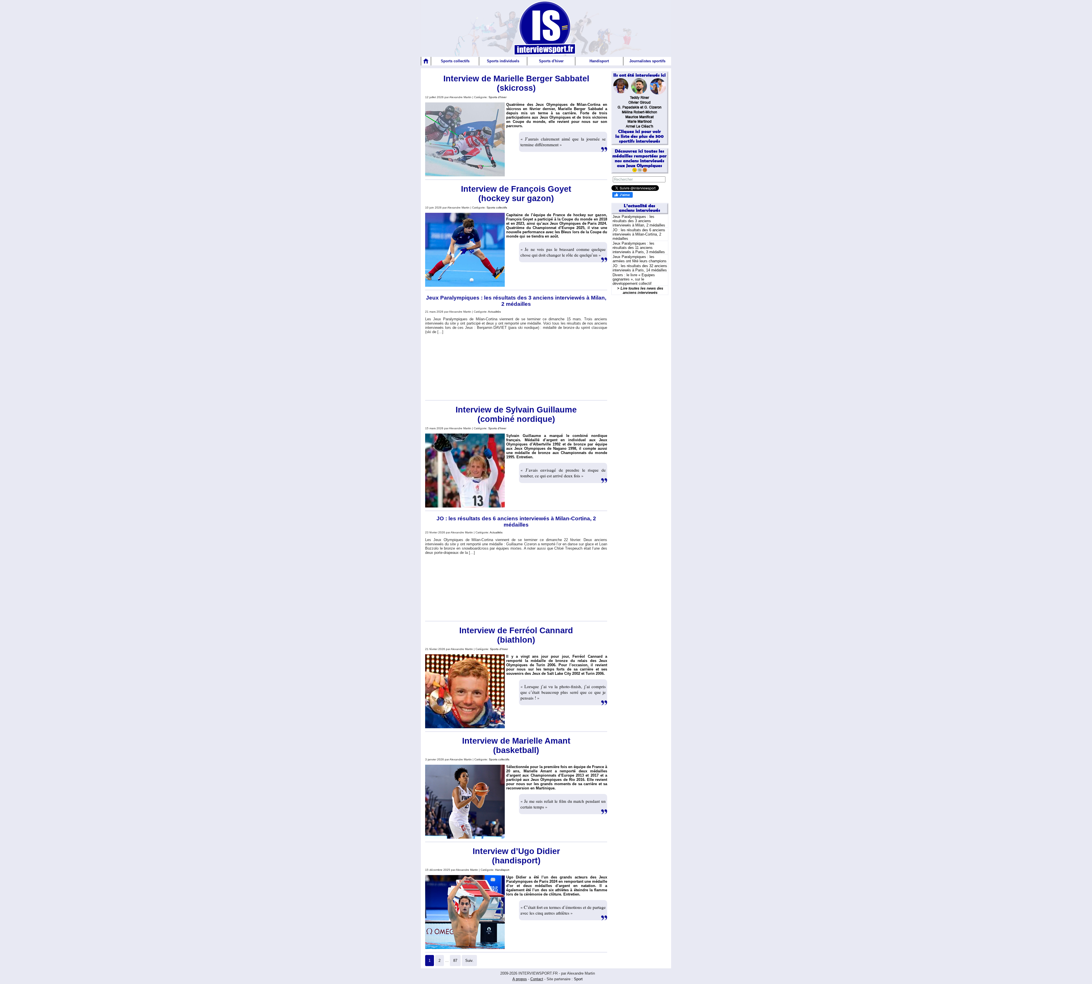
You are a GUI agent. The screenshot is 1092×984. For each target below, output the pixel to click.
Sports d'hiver (551, 61)
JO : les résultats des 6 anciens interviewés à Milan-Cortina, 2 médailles (516, 521)
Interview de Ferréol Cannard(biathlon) (516, 635)
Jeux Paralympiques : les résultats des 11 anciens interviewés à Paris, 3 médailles (639, 247)
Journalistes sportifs (647, 61)
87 (455, 960)
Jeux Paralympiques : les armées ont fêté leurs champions (640, 259)
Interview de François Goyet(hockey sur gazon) (516, 193)
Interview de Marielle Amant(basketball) (516, 745)
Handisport (599, 61)
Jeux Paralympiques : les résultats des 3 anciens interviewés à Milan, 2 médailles (516, 301)
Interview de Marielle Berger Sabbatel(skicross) (516, 83)
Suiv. (469, 960)
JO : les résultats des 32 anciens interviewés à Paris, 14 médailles (640, 268)
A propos (519, 979)
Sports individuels (503, 61)
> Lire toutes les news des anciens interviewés (640, 290)
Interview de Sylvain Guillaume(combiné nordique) (516, 414)
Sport (578, 979)
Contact (536, 979)
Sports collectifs (455, 61)
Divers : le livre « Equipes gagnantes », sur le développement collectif (634, 279)
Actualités (494, 311)
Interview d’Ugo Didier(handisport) (516, 856)
